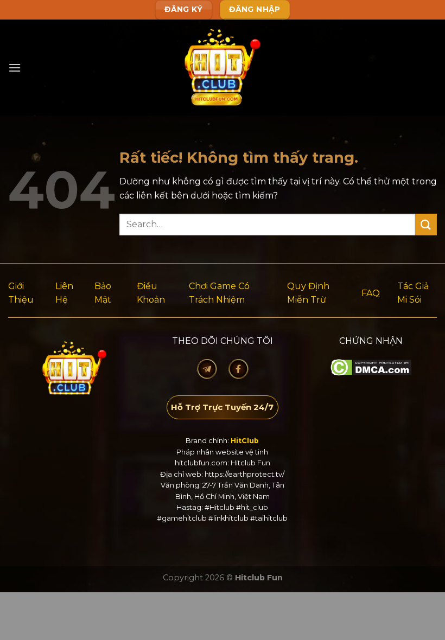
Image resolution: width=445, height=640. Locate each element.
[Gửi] (426, 224)
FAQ (370, 293)
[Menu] (14, 67)
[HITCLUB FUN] (222, 67)
